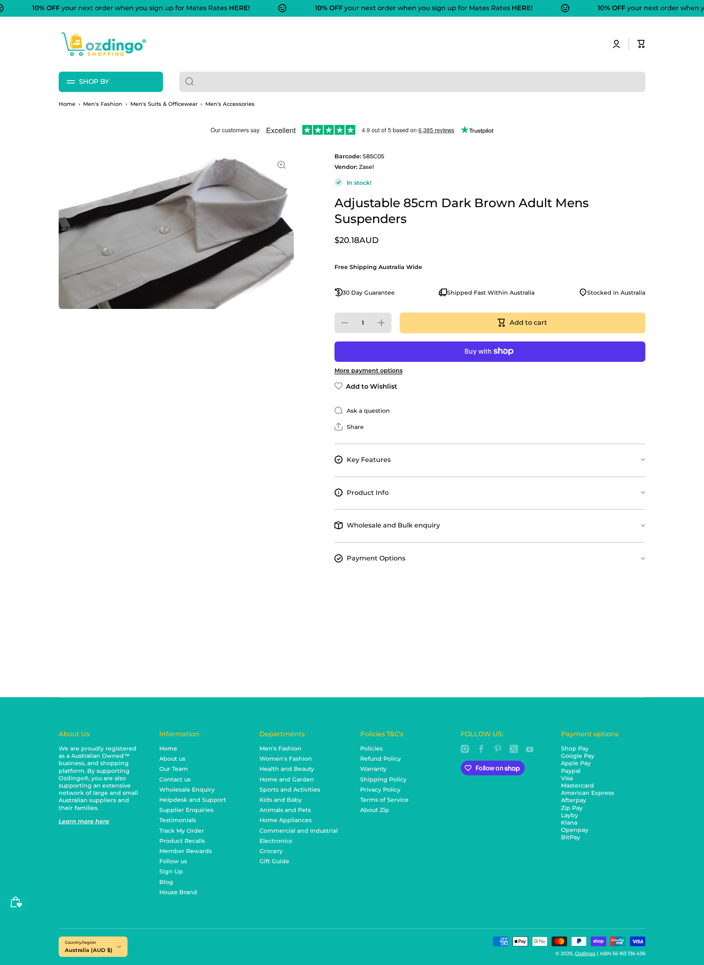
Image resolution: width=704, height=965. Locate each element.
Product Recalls (182, 841)
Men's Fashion (102, 104)
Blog (166, 882)
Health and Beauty (287, 768)
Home (67, 104)
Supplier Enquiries (186, 810)
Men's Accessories (230, 104)
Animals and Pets (285, 810)
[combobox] (412, 82)
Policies (371, 748)
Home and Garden (287, 779)
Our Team (173, 768)
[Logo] (103, 44)
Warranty (373, 768)
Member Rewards (185, 851)
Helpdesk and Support (192, 799)
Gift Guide (274, 861)
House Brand (178, 892)
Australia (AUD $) (88, 950)
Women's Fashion (286, 758)
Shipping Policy (383, 779)
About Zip (374, 810)
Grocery (271, 851)
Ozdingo (585, 953)
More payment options (368, 370)
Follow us (173, 861)
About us (172, 758)
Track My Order (181, 830)
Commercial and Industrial (299, 830)
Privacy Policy (380, 789)
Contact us (175, 779)
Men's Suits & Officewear (164, 104)
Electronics (276, 841)
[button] (641, 44)
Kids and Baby (281, 799)
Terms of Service (384, 799)
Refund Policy (380, 758)
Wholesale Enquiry (187, 789)
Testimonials (177, 820)
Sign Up (171, 871)
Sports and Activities (290, 789)
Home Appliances (286, 820)
